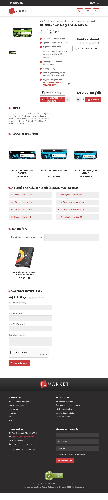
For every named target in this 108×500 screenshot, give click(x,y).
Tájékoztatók (62, 397)
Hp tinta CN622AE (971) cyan (54, 171)
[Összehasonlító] (56, 31)
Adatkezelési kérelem (64, 409)
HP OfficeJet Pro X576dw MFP (71, 217)
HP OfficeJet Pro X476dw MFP (71, 202)
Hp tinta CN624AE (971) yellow (86, 172)
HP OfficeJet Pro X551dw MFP (71, 209)
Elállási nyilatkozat (63, 417)
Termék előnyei (15, 313)
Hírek (11, 420)
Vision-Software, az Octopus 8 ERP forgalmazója (63, 487)
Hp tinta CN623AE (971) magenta (22, 172)
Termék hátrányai (17, 324)
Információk (15, 397)
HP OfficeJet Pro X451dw (21, 195)
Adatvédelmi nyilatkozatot (77, 454)
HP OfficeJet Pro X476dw (22, 202)
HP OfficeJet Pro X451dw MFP (71, 195)
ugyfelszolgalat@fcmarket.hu (23, 437)
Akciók (11, 417)
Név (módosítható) (17, 302)
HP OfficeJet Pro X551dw (21, 209)
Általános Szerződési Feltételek (68, 405)
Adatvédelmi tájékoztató (65, 402)
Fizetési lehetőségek (17, 405)
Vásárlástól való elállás (65, 413)
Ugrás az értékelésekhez (84, 49)
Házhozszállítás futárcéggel (20, 402)
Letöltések (13, 413)
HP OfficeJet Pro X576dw (21, 217)
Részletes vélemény (17, 335)
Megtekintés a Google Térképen (23, 449)
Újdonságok (13, 409)
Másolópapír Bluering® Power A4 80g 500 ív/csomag (25, 274)
